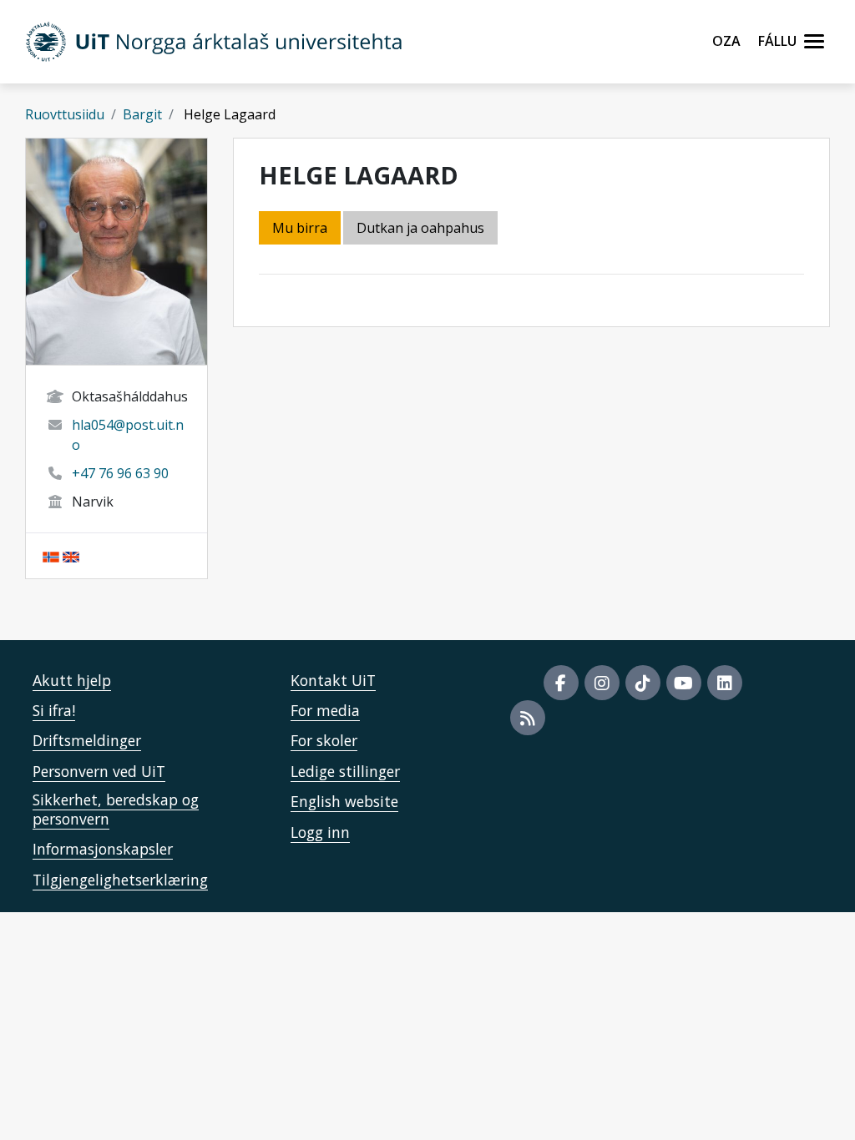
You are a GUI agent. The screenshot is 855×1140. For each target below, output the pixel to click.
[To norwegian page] (51, 556)
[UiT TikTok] (642, 682)
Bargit (142, 114)
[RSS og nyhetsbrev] (527, 717)
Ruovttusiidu (64, 114)
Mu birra (299, 228)
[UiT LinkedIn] (724, 682)
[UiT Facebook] (561, 682)
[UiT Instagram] (602, 682)
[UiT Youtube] (683, 682)
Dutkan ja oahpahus (420, 228)
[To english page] (71, 556)
